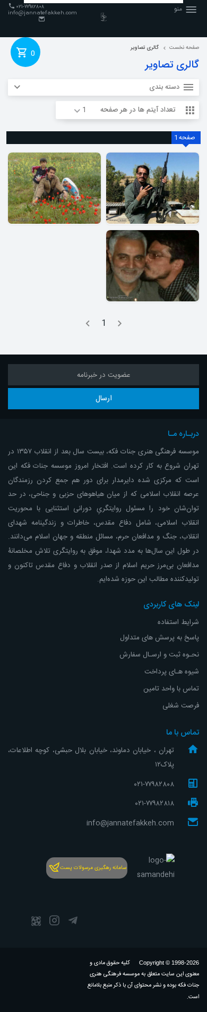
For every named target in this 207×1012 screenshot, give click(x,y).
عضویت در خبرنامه (104, 375)
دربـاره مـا (183, 434)
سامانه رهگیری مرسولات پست (93, 868)
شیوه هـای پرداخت (171, 672)
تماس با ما (182, 733)
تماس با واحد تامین (171, 689)
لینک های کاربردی (171, 604)
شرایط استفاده (178, 622)
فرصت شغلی (180, 706)
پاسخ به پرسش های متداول (159, 638)
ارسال (104, 398)
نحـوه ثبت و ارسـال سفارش (159, 655)
